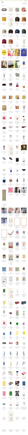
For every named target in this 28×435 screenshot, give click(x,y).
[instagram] (1, 0)
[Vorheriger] (6, 0)
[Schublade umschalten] (1, 3)
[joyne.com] (2, 2)
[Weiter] (21, 0)
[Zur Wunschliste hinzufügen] (6, 7)
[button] (25, 5)
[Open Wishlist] (25, 2)
